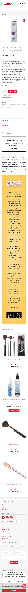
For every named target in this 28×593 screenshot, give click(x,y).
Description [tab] (5, 120)
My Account (4, 524)
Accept (14, 590)
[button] (24, 20)
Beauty (9, 104)
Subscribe (14, 562)
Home (3, 13)
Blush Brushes (7, 107)
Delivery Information (6, 529)
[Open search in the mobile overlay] (14, 7)
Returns (3, 534)
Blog (3, 507)
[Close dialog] (25, 572)
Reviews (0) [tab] (5, 125)
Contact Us (4, 509)
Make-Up (20, 104)
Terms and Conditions (6, 536)
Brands (6, 13)
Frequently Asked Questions (8, 527)
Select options (14, 410)
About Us (4, 504)
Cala (9, 13)
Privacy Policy (5, 538)
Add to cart (12, 91)
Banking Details (5, 531)
